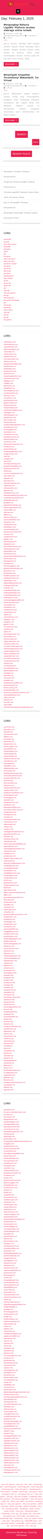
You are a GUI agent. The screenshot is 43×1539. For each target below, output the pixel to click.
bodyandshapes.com (11, 690)
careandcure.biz (9, 1365)
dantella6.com (9, 800)
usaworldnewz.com (11, 347)
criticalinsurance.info (11, 839)
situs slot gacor (21, 1489)
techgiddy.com (9, 1144)
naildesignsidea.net (11, 500)
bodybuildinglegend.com (12, 939)
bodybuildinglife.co (10, 1307)
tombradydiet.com (10, 429)
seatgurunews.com (10, 454)
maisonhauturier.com (11, 602)
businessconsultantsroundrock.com (16, 692)
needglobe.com (9, 1385)
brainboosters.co (10, 366)
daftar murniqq (16, 1506)
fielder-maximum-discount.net (14, 892)
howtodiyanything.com (12, 590)
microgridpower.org (11, 1380)
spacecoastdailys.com (12, 653)
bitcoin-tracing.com (10, 688)
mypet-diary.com (10, 909)
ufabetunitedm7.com (11, 1453)
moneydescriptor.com (11, 1229)
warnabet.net (8, 1055)
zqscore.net (8, 1341)
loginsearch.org (9, 1031)
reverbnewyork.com (11, 393)
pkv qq (6, 295)
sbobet (15, 1492)
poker (6, 251)
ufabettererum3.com (11, 1438)
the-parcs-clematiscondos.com (15, 1112)
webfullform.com (10, 766)
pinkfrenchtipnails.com (12, 1256)
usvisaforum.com (10, 398)
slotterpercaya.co (10, 1409)
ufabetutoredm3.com (11, 1458)
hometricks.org (9, 1375)
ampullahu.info (9, 992)
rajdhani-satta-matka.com (13, 858)
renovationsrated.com (11, 658)
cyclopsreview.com (10, 537)
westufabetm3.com (10, 1467)
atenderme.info (9, 999)
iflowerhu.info (8, 1080)
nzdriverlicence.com (11, 617)
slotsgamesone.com (11, 802)
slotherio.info (8, 1024)
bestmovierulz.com (10, 400)
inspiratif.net (8, 732)
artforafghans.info (10, 973)
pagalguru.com (9, 619)
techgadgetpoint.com (11, 1280)
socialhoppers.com (10, 875)
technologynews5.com (12, 634)
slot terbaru (5, 1492)
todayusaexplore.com (11, 349)
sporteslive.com (9, 1251)
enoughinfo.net (9, 1051)
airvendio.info (8, 975)
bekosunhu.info (9, 1004)
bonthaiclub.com (10, 432)
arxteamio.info (9, 1351)
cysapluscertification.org (12, 1026)
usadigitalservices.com (12, 873)
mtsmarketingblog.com (12, 958)
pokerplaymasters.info (12, 1127)
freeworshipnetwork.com (12, 507)
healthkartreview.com (11, 578)
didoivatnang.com (10, 541)
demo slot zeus (9, 261)
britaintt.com (8, 700)
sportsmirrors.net (10, 1263)
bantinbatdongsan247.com (13, 1131)
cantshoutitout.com (10, 751)
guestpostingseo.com (11, 1122)
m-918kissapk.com (10, 1073)
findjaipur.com (9, 381)
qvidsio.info (8, 1019)
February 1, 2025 (12, 33)
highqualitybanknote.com (13, 583)
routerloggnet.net (10, 797)
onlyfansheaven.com (11, 885)
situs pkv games (9, 293)
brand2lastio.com (10, 870)
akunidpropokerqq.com (12, 464)
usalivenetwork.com (11, 1146)
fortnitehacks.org (10, 1029)
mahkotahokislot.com (11, 1295)
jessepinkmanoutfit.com (12, 1173)
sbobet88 (7, 247)
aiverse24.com (9, 678)
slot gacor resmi (36, 1492)
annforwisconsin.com (11, 378)
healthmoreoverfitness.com (13, 793)
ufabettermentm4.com (12, 1441)
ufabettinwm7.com (10, 1445)
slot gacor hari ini (9, 1494)
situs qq (6, 312)
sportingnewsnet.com (11, 1246)
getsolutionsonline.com (12, 834)
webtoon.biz (8, 1239)
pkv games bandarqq (11, 300)
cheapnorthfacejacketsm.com (14, 425)
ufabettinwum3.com (11, 1448)
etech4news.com (10, 554)
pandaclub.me (9, 1063)
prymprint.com (9, 1358)
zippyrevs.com (9, 785)
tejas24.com (8, 965)
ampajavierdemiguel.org (12, 364)
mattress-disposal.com (12, 1302)
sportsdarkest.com (10, 1236)
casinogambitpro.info (11, 1124)
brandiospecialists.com (12, 819)
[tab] (18, 11)
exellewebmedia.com (11, 1158)
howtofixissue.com (10, 761)
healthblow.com (9, 853)
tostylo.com (8, 1192)
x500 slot (5, 1501)
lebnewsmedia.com (11, 439)
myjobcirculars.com (11, 790)
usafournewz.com (10, 354)
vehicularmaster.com (11, 359)
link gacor (7, 256)
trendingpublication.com (12, 1436)
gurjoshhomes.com (11, 427)
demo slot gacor (9, 259)
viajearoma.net (9, 485)
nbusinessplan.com (11, 746)
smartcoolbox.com (10, 1411)
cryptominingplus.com (11, 1214)
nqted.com (7, 614)
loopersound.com (10, 405)
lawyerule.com (9, 953)
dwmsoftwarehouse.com (12, 546)
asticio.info (7, 1346)
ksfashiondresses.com (12, 1321)
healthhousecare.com (11, 576)
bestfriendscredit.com (11, 468)
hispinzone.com (9, 805)
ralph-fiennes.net (10, 890)
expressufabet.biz (10, 754)
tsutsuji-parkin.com (10, 488)
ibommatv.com (9, 739)
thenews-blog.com (10, 639)
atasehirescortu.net (11, 1268)
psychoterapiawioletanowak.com (15, 1397)
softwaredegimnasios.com (13, 649)
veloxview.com (9, 1465)
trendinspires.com (10, 924)
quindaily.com (9, 673)
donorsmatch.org (10, 1036)
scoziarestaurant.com (11, 661)
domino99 (7, 239)
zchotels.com (8, 629)
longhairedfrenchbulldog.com (14, 1219)
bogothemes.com (10, 417)
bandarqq (7, 307)
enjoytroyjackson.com (11, 549)
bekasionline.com (10, 744)
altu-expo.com (9, 481)
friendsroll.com (9, 446)
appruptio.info (9, 1090)
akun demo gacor (10, 244)
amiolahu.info (8, 987)
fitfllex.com (7, 895)
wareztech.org (9, 1168)
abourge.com (8, 512)
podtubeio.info (9, 1014)
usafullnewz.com (10, 342)
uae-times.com (9, 727)
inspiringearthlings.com (12, 593)
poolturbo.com (9, 968)
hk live (6, 281)
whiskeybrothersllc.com (12, 1470)
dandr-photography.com (12, 943)
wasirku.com (8, 963)
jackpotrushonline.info (11, 1148)
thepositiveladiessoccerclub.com (15, 495)
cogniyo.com (8, 1368)
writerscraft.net (9, 861)
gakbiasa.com (9, 1077)
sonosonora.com (10, 442)
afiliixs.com (8, 515)
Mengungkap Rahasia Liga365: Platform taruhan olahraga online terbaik (19, 27)
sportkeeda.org (9, 1360)
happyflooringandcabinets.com (15, 1304)
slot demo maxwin (10, 264)
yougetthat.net (9, 1195)
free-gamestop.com (11, 1161)
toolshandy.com (9, 919)
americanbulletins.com (12, 520)
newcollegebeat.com (11, 391)
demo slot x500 (17, 1501)
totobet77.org (8, 1433)
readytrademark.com (11, 656)
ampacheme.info (10, 990)
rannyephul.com (9, 926)
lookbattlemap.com (10, 1185)
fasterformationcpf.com (12, 1180)
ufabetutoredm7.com (11, 1460)
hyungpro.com (9, 1243)
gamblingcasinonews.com (13, 773)
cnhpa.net (7, 1326)
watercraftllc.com (10, 510)
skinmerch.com (9, 395)
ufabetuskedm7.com (11, 1455)
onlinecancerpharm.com (12, 1297)
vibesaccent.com (10, 361)
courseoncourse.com (11, 1129)
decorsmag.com (9, 771)
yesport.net (8, 1190)
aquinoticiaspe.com (11, 1217)
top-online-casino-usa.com (13, 810)
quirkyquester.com (10, 1402)
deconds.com (8, 702)
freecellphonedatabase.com (14, 1153)
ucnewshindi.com (10, 1151)
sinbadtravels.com (10, 1163)
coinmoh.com (8, 534)
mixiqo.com (8, 1382)
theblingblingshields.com (12, 1253)
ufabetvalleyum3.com (11, 1463)
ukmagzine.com (9, 1166)
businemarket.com (10, 1224)
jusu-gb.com (8, 1114)
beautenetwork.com (11, 685)
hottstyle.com (8, 588)
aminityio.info (8, 985)
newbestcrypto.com (11, 1200)
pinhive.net (8, 1053)
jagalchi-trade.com (10, 403)
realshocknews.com (11, 1314)
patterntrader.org (10, 1324)
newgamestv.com (10, 1258)
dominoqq (7, 305)
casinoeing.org (9, 1041)
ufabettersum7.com (11, 1443)
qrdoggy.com (8, 1309)
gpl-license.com (9, 571)
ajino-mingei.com (10, 420)
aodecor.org (8, 1034)
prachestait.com (9, 970)
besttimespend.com (11, 1363)
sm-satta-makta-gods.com (13, 646)
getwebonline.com (10, 883)
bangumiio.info (9, 1002)
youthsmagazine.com (11, 1231)
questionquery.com (10, 936)
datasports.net (9, 1265)
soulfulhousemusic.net (12, 1416)
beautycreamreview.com (12, 532)
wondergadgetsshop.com (13, 451)
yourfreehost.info (10, 422)
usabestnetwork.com (11, 1170)
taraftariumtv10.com (11, 934)
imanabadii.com (9, 1085)
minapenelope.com (11, 408)
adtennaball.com (10, 824)
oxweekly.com (9, 912)
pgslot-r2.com (9, 624)
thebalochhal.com (10, 356)
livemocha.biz (9, 1043)
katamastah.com (10, 1338)
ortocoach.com (9, 1387)
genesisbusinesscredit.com (13, 897)
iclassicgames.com (10, 1204)
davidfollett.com (9, 388)
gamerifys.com (9, 729)
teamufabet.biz (9, 763)
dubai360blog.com (10, 1287)
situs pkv (7, 290)
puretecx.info (8, 980)
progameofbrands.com (12, 778)
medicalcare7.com (10, 822)
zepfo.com (7, 632)
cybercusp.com (9, 697)
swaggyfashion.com (11, 931)
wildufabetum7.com (11, 1472)
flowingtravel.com (10, 814)
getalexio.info (8, 1353)
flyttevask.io (8, 1065)
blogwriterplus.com (10, 1119)
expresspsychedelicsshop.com (15, 556)
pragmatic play (35, 1496)
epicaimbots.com (10, 551)
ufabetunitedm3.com (11, 1450)
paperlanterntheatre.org (12, 505)
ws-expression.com (11, 627)
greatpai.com (8, 502)
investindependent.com (12, 595)
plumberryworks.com (11, 1394)
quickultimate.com (10, 1399)
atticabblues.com (10, 527)
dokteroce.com (9, 946)
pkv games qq (25, 1513)
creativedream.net (10, 878)
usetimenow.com (10, 851)
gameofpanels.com (11, 846)
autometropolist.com (11, 529)
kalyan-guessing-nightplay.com (15, 844)
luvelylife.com (8, 905)
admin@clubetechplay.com (13, 36)
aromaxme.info (9, 995)
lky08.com (7, 888)
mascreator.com (9, 605)
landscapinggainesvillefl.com (14, 600)
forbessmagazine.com (12, 566)
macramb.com (9, 907)
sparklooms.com (10, 1419)
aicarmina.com (9, 373)
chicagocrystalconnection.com (14, 1082)
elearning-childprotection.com (14, 863)
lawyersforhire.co (10, 1222)
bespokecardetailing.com (13, 466)
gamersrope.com (10, 1156)
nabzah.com (8, 827)
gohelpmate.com (10, 856)
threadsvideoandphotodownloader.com (18, 1141)
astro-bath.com (9, 476)
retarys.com (8, 1178)
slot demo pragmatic (20, 1499)
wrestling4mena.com (11, 866)
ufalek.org (7, 1299)
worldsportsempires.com (12, 1333)
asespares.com (9, 522)
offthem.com (8, 737)
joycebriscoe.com (10, 371)
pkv (5, 254)
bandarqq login (12, 1509)
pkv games (8, 320)
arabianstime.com (10, 524)
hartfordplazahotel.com (12, 1070)
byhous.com (8, 1068)
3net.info (7, 456)
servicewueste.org (10, 783)
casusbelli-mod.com (11, 434)
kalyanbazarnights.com (12, 807)
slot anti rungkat (21, 1496)
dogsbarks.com (9, 544)
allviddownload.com (11, 768)
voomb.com (8, 1278)
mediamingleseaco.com (12, 956)
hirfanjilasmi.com (10, 1372)
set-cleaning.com (10, 666)
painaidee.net (9, 1234)
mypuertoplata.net (10, 756)
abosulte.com (8, 675)
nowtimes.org (8, 1038)
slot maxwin (5, 1499)
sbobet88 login (31, 1521)
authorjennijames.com (12, 483)
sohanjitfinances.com (11, 1414)
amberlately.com (10, 369)
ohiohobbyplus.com (11, 415)
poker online (8, 310)
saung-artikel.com (10, 1207)
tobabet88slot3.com (11, 1426)
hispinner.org (8, 836)
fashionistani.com (10, 558)
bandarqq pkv (9, 276)
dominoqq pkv (9, 298)
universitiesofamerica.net (13, 776)
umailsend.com (9, 1175)
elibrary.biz (7, 471)
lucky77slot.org (9, 1290)
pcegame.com (9, 622)
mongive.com (8, 829)
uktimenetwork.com (11, 344)
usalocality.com (9, 352)
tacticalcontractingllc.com (13, 1421)
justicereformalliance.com (13, 410)
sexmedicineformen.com (12, 1404)
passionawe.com (10, 1389)
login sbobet (8, 278)
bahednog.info (9, 1134)
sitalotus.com (8, 1329)
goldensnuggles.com (11, 1183)
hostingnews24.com (11, 585)
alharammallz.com (10, 517)
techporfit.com (9, 741)
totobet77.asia (9, 1431)
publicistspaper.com (11, 670)
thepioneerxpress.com (12, 758)
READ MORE (12, 64)
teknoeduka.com (10, 636)
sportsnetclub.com (10, 1197)
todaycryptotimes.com (12, 641)
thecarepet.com (9, 1117)
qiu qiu (6, 317)
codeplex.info (8, 459)
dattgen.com (8, 539)
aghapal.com (8, 478)
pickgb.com (8, 1316)
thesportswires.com (11, 1241)
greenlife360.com (10, 749)
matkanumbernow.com (12, 788)
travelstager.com (10, 922)
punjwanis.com (9, 1110)
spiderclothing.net (10, 449)
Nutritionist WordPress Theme (20, 1532)
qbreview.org (8, 780)
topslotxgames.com (11, 795)
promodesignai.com (11, 668)
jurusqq (6, 242)
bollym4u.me (8, 1058)
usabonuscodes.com (11, 644)
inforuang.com (9, 900)
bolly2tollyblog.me (10, 1060)
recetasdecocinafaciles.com (14, 498)
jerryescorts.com (10, 1273)
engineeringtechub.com (12, 1270)
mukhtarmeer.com (10, 610)
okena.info (7, 461)
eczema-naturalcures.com (13, 473)
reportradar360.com (11, 929)
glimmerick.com (9, 386)
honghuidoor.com (10, 812)
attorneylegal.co (9, 1275)
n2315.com (8, 880)
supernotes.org (9, 1331)
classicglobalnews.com (12, 695)
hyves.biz (7, 1048)
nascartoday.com (10, 612)
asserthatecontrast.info (12, 997)
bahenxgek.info (9, 1136)
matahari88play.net (11, 1226)
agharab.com (8, 490)
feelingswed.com (10, 561)
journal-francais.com (11, 948)
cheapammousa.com (11, 493)
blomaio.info (8, 1009)
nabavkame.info (9, 1075)
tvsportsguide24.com (11, 1282)
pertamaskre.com (10, 1139)
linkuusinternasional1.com (13, 444)
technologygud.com (11, 1312)
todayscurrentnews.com (12, 1428)
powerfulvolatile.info (11, 1017)
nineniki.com (8, 817)
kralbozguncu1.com (11, 597)
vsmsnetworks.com (11, 734)
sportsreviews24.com (11, 1285)
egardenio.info (9, 1348)
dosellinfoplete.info (10, 1012)
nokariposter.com (10, 841)
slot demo (7, 266)
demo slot (7, 271)
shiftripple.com (9, 1407)
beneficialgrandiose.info (12, 1007)
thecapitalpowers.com (11, 1424)
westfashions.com (10, 917)
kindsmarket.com (10, 902)
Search (21, 134)
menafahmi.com (9, 607)
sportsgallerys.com (10, 1260)
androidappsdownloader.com (14, 849)
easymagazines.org (11, 1370)
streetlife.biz (8, 1046)
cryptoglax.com (9, 412)
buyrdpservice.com (10, 1187)
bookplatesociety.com (11, 437)
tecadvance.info (9, 982)
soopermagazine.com (11, 651)
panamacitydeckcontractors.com (15, 914)
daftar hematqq (30, 1506)
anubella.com (8, 680)
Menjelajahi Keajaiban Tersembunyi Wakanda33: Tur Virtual (21, 78)
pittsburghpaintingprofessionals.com (17, 1392)
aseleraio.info (8, 1343)
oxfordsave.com (9, 1202)
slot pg (9, 1496)
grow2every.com (10, 573)
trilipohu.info (8, 1087)
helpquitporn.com (10, 580)
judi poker (7, 249)
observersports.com (11, 1212)
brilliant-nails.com (10, 941)
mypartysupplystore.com (12, 376)
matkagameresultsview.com (14, 832)
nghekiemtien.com (10, 961)
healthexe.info (9, 978)
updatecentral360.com (12, 1336)
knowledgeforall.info (11, 868)
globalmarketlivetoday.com (13, 568)
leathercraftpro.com (11, 1377)
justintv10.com (9, 951)
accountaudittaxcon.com (12, 1355)
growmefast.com (10, 1292)
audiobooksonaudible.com (13, 683)
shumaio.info (8, 1021)
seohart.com (8, 663)
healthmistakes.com (11, 1319)
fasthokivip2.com (10, 1209)
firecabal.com (8, 563)
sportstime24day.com (11, 1248)
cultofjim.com (8, 383)
